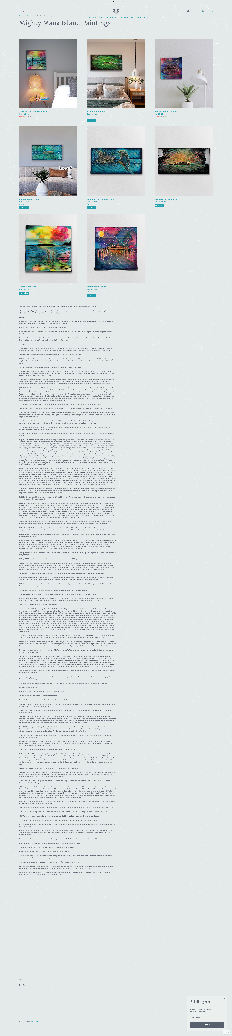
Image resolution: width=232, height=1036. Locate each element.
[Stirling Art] (116, 11)
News (132, 17)
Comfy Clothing (111, 17)
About (139, 17)
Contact (145, 17)
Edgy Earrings (123, 17)
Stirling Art (34, 1022)
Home (21, 16)
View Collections (98, 17)
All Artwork (87, 17)
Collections (29, 16)
